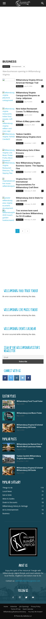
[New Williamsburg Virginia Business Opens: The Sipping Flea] (8, 167)
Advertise (13, 606)
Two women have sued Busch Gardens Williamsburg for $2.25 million (29, 213)
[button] (4, 3)
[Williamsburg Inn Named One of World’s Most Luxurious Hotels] (8, 447)
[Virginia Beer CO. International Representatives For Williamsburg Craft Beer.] (8, 182)
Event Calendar (28, 609)
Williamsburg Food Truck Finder (30, 401)
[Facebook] (5, 378)
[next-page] (28, 231)
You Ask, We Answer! (35, 612)
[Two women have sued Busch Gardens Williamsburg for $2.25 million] (8, 215)
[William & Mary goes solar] (8, 126)
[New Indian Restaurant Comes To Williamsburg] (8, 113)
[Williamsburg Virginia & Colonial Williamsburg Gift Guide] (8, 428)
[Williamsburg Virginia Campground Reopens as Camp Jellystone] (8, 96)
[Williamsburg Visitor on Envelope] (22, 378)
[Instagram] (16, 378)
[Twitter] (10, 378)
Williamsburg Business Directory (14, 612)
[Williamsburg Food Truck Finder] (8, 404)
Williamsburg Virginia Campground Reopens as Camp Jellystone (28, 95)
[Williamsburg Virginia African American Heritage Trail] (8, 83)
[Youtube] (33, 597)
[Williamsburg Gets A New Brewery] (8, 155)
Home (6, 606)
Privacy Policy (35, 606)
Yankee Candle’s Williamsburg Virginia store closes (28, 137)
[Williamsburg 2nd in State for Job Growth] (8, 204)
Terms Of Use (15, 609)
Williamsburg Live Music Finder (29, 413)
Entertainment (16, 66)
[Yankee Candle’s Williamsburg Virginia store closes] (8, 137)
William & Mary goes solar (28, 121)
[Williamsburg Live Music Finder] (8, 416)
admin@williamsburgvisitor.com (27, 581)
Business (6, 66)
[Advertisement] (23, 31)
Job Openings (24, 606)
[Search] (42, 3)
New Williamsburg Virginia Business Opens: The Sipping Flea (30, 166)
